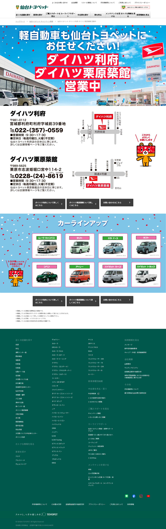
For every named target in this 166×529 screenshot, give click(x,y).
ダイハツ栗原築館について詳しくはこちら (81, 301)
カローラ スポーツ (58, 355)
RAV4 (90, 351)
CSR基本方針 (56, 504)
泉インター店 (20, 406)
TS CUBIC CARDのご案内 (96, 454)
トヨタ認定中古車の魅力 (96, 398)
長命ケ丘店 (19, 402)
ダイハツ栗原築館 (22, 410)
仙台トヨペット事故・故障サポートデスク (100, 429)
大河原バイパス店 (22, 379)
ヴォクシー (56, 339)
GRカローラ (56, 347)
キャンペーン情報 (94, 413)
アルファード (20, 460)
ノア (53, 409)
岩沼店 (18, 375)
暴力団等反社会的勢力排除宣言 (135, 393)
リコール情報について (89, 2)
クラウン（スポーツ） (59, 374)
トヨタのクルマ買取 (95, 402)
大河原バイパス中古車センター (26, 433)
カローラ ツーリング (59, 359)
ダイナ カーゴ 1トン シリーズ (62, 393)
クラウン (55, 363)
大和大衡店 (19, 414)
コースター (56, 378)
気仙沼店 (19, 429)
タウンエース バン (58, 405)
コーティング (92, 442)
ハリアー (55, 432)
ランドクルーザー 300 (96, 359)
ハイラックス (56, 424)
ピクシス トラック (58, 447)
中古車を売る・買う (97, 388)
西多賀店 (19, 356)
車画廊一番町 (20, 395)
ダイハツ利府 (20, 437)
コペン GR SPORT (58, 382)
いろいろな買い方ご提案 (96, 417)
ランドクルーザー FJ (95, 370)
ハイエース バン (57, 416)
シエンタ (55, 386)
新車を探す (21, 451)
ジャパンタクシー (58, 389)
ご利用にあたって (124, 2)
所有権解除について (108, 2)
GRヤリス (91, 343)
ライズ (90, 355)
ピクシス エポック (58, 443)
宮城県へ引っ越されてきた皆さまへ (100, 435)
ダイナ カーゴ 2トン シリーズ (62, 397)
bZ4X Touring (57, 440)
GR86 (54, 428)
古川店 (18, 418)
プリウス (55, 455)
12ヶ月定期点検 (93, 473)
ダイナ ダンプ (57, 401)
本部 (17, 344)
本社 (17, 348)
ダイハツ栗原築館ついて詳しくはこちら (81, 204)
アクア (18, 456)
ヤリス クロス (93, 347)
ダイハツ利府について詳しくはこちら (47, 204)
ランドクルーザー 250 (96, 366)
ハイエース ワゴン (58, 420)
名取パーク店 (20, 371)
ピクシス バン (57, 451)
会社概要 (74, 2)
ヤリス (90, 339)
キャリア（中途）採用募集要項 (135, 352)
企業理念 (128, 364)
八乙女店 (19, 398)
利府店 (18, 364)
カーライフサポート (97, 424)
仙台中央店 (19, 391)
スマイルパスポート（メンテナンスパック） (100, 484)
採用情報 (130, 504)
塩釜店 (18, 360)
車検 (89, 469)
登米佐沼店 (19, 425)
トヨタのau (92, 458)
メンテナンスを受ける (98, 464)
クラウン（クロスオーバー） (62, 370)
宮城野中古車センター (23, 387)
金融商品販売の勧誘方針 (133, 371)
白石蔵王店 (19, 383)
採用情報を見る (132, 340)
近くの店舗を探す (24, 340)
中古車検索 (92, 393)
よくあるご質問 (93, 438)
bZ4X (54, 436)
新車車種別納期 (95, 381)
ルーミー (91, 374)
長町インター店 (21, 352)
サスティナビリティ (131, 368)
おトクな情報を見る (25, 443)
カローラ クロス (57, 351)
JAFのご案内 (92, 450)
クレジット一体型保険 (96, 446)
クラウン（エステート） (60, 366)
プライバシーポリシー (142, 2)
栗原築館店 (19, 422)
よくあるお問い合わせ (60, 2)
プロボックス (57, 459)
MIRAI (54, 463)
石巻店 (18, 368)
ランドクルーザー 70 (95, 363)
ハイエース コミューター (60, 413)
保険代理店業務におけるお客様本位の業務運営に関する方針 (137, 376)
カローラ (55, 343)
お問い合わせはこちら (112, 202)
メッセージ (128, 344)
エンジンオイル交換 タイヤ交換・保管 (100, 478)
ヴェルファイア (21, 464)
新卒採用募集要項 (131, 348)
